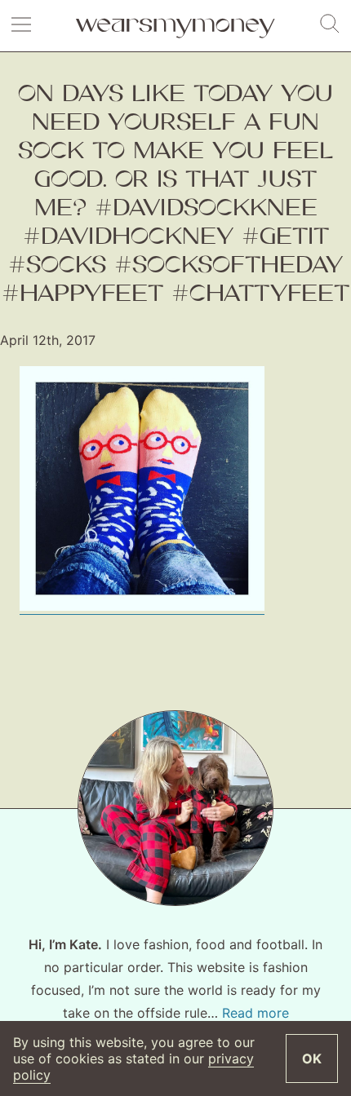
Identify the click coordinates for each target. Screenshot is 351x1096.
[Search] (330, 24)
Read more (255, 1013)
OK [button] (312, 1058)
